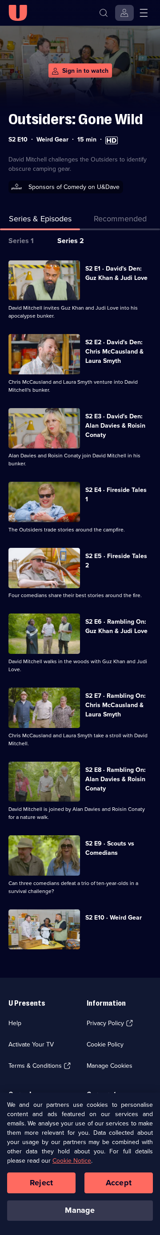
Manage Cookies (109, 1065)
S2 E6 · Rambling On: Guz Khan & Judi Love (116, 626)
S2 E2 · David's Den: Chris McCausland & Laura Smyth (114, 352)
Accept (119, 1182)
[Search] (104, 13)
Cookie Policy (105, 1044)
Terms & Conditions (35, 1065)
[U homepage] (17, 13)
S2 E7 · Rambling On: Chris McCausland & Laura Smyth (115, 705)
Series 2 (70, 241)
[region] (80, 1164)
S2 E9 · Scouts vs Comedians (109, 848)
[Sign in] (124, 13)
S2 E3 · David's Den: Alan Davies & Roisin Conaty (115, 426)
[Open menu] (144, 13)
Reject (41, 1182)
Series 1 (21, 241)
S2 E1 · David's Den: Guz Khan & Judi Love (116, 273)
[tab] (120, 220)
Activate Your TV (31, 1044)
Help (14, 1023)
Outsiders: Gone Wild (75, 119)
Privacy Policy (105, 1023)
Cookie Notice (71, 1160)
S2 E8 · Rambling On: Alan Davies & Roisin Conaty (115, 779)
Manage (80, 1210)
